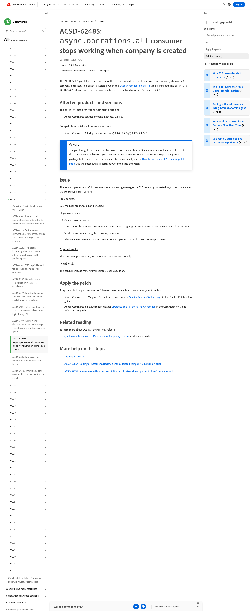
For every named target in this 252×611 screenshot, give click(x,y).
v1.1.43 (13, 124)
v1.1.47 (12, 151)
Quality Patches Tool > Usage (145, 297)
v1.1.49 (13, 165)
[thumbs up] (136, 606)
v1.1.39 (13, 96)
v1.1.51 (12, 179)
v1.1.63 (13, 440)
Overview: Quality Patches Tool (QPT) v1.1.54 (27, 208)
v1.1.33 (13, 55)
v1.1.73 (12, 509)
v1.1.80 (13, 557)
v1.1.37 (12, 83)
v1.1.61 (12, 427)
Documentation (68, 21)
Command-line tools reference (21, 589)
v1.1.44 (13, 131)
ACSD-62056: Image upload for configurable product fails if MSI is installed (28, 374)
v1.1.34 (13, 62)
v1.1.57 (12, 399)
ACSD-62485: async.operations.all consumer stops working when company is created (29, 344)
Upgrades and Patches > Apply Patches (133, 306)
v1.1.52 (13, 185)
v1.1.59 (13, 413)
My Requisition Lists (75, 356)
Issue (208, 42)
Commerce (88, 21)
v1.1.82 (13, 571)
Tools (101, 21)
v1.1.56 (13, 392)
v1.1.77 (12, 536)
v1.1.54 (12, 199)
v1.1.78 (12, 543)
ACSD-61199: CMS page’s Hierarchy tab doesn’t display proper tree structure (28, 269)
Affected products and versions (220, 35)
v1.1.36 (13, 76)
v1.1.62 (13, 433)
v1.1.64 (13, 447)
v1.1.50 (13, 172)
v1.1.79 (12, 550)
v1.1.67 (12, 468)
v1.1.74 (12, 516)
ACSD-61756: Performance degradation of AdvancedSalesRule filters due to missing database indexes (28, 236)
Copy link (228, 22)
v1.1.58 (13, 406)
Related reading (214, 56)
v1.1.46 (13, 144)
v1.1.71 (12, 495)
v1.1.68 (13, 475)
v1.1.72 (12, 502)
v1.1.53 (13, 192)
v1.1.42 (13, 117)
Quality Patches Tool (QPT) (135, 85)
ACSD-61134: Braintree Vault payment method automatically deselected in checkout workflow (28, 220)
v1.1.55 (13, 385)
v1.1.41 (12, 110)
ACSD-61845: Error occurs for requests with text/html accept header (26, 360)
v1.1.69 (13, 481)
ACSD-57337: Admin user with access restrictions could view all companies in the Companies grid (118, 371)
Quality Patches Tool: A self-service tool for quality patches (97, 336)
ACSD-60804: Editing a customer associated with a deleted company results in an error (112, 364)
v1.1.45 (13, 137)
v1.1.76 (12, 529)
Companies (80, 65)
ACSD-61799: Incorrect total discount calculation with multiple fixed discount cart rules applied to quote (28, 326)
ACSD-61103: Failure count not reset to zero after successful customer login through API (29, 310)
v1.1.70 (12, 488)
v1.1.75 (12, 523)
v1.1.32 (13, 48)
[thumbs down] (143, 606)
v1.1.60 (13, 420)
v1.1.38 (13, 89)
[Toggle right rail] (205, 13)
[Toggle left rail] (46, 13)
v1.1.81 (12, 564)
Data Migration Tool (16, 603)
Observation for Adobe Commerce (22, 596)
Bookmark (214, 22)
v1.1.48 (13, 158)
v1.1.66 (13, 461)
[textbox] (25, 31)
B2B (70, 65)
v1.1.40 (13, 103)
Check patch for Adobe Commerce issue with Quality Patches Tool (24, 580)
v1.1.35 (13, 69)
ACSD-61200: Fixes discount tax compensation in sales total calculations (27, 283)
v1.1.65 (13, 454)
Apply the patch (213, 49)
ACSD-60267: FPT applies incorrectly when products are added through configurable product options (26, 253)
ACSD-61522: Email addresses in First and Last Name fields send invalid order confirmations (27, 296)
